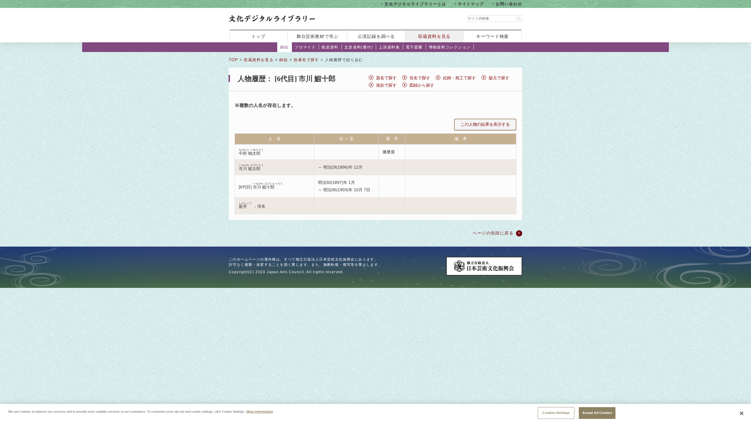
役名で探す (420, 77)
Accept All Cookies (597, 412)
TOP (233, 60)
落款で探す (386, 85)
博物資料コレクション (450, 47)
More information (259, 411)
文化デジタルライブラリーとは (415, 3)
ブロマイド (305, 47)
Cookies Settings (555, 412)
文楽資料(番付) (358, 47)
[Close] (741, 413)
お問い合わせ (509, 3)
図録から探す (422, 85)
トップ (258, 36)
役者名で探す (306, 60)
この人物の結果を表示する (485, 124)
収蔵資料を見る (434, 36)
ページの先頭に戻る (493, 233)
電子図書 (414, 47)
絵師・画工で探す (459, 77)
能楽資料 (330, 47)
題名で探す (386, 77)
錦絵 (284, 47)
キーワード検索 (492, 36)
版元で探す (499, 77)
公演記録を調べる (376, 36)
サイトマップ (471, 3)
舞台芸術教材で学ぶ (318, 36)
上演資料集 (389, 47)
